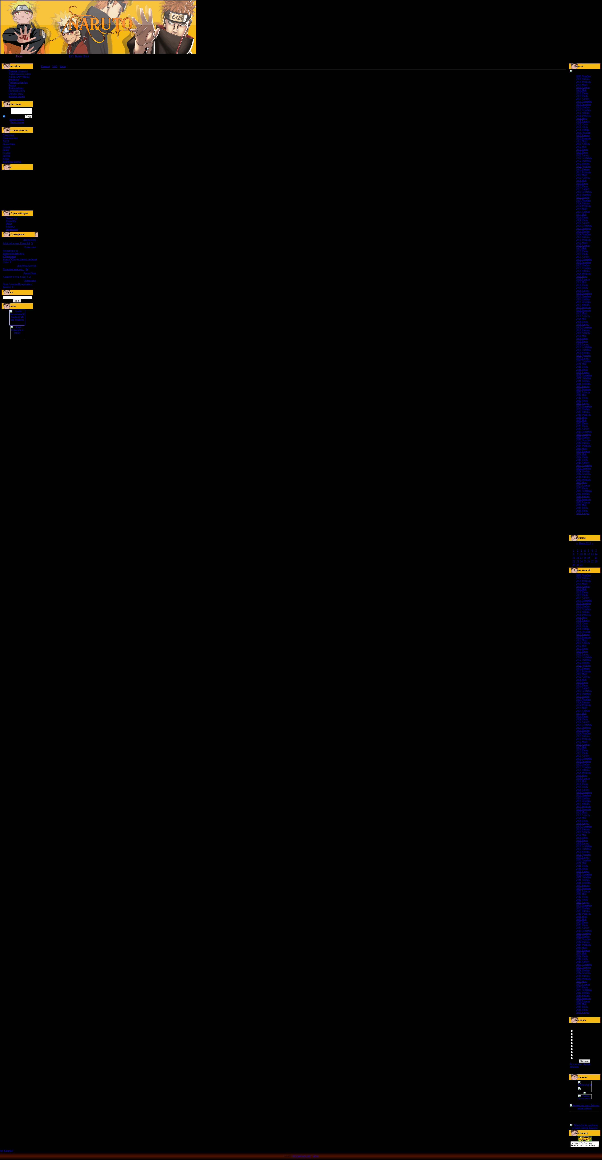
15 (574, 557)
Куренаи (578, 1036)
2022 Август (582, 403)
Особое (6, 153)
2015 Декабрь (583, 268)
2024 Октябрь (583, 468)
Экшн (6, 150)
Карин (577, 1052)
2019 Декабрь (583, 355)
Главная (45, 66)
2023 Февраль (583, 414)
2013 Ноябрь (583, 197)
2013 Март (581, 175)
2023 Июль (582, 426)
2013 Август (582, 189)
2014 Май (581, 214)
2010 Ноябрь (583, 107)
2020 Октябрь (583, 361)
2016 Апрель (583, 279)
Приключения (10, 138)
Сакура (577, 1030)
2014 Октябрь (583, 228)
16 (577, 557)
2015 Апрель (583, 245)
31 (581, 564)
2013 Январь (583, 169)
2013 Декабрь (583, 200)
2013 (54, 66)
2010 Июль (582, 96)
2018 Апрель (583, 316)
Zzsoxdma (11, 221)
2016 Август (582, 290)
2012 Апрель (583, 143)
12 (588, 554)
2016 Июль (582, 287)
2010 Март (581, 84)
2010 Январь (583, 79)
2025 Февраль (583, 479)
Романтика (8, 135)
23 (577, 561)
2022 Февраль (583, 389)
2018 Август (582, 324)
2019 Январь (583, 330)
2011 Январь (582, 112)
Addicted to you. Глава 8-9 (16, 243)
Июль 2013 (585, 543)
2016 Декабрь (583, 301)
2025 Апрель (583, 485)
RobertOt (10, 226)
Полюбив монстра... (13, 269)
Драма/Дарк (9, 144)
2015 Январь (583, 237)
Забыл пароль (16, 119)
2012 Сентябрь (584, 158)
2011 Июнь (582, 124)
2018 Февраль (583, 310)
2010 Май (581, 90)
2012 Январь (583, 135)
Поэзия (6, 147)
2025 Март (581, 482)
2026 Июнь (582, 507)
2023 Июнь (582, 423)
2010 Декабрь (583, 110)
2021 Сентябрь (584, 375)
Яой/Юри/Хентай (12, 161)
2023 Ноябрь (583, 437)
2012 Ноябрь (583, 163)
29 (574, 564)
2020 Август (582, 358)
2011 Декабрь (583, 132)
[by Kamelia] (6, 1150)
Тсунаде (578, 1039)
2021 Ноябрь (583, 380)
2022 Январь (583, 386)
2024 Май (581, 454)
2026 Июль (582, 510)
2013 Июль (582, 186)
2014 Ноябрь (583, 231)
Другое (6, 156)
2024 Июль (582, 459)
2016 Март (581, 276)
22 (574, 561)
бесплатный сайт (302, 1156)
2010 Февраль (583, 81)
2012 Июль (582, 152)
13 (592, 554)
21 (596, 557)
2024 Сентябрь (584, 465)
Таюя (576, 1048)
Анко (576, 1043)
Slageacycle (12, 218)
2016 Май (581, 282)
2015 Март (581, 242)
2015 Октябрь (583, 262)
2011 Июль (582, 127)
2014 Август (582, 222)
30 (577, 564)
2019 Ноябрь (583, 352)
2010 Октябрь (583, 104)
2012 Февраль (583, 138)
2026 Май (581, 505)
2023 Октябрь (583, 434)
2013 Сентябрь (584, 191)
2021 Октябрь (583, 378)
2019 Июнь (582, 338)
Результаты (576, 1064)
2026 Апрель (583, 502)
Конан (577, 1045)
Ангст (6, 141)
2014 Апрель (583, 211)
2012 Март (581, 141)
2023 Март (581, 417)
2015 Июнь (582, 251)
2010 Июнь (582, 93)
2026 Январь (583, 496)
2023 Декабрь (583, 440)
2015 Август (582, 256)
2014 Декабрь (583, 234)
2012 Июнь (582, 149)
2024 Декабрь (583, 474)
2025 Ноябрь (583, 493)
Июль (63, 66)
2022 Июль (582, 400)
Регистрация (17, 122)
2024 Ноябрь (583, 471)
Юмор (6, 159)
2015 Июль (582, 254)
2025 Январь (583, 476)
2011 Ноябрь (582, 129)
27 (592, 561)
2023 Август (582, 428)
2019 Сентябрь (584, 347)
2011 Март (581, 118)
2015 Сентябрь (584, 259)
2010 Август (582, 98)
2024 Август (582, 462)
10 (581, 554)
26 (588, 561)
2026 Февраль (583, 499)
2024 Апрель (583, 451)
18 (585, 557)
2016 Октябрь (583, 296)
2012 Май (581, 146)
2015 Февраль (583, 239)
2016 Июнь (582, 285)
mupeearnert (12, 229)
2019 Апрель (583, 332)
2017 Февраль (583, 307)
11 (585, 554)
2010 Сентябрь (584, 101)
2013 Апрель (583, 177)
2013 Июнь (582, 183)
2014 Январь (583, 203)
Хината (578, 1033)
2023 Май (581, 420)
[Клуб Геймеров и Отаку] (17, 332)
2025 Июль (582, 488)
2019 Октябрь (583, 349)
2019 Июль (582, 341)
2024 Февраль (583, 445)
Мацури (578, 1058)
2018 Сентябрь (584, 327)
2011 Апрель (583, 121)
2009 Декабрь (583, 76)
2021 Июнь (582, 366)
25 (585, 561)
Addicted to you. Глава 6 (15, 276)
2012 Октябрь (583, 160)
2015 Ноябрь (583, 265)
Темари (578, 1055)
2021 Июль (582, 369)
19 (588, 557)
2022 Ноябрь (583, 409)
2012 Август (582, 155)
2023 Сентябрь (584, 431)
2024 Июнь (582, 457)
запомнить (11, 116)
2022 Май (581, 395)
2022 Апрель (583, 392)
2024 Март (581, 448)
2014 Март (581, 208)
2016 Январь (583, 270)
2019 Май (581, 335)
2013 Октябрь (583, 194)
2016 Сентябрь (584, 293)
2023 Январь (583, 411)
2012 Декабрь (583, 166)
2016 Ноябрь (583, 299)
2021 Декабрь (583, 383)
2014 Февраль (583, 206)
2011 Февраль (583, 115)
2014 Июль (582, 220)
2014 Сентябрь (584, 225)
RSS (71, 56)
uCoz (316, 1156)
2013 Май (581, 180)
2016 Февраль (583, 273)
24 (581, 561)
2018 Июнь (582, 321)
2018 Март (581, 313)
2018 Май (581, 318)
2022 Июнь (582, 397)
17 (581, 557)
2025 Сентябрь (584, 490)
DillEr (9, 223)
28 (596, 561)
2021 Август (582, 372)
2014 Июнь (582, 217)
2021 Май (581, 364)
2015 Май (581, 248)
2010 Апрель (583, 87)
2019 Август (582, 344)
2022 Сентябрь (584, 406)
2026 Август (582, 513)
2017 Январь (583, 304)
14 (596, 554)
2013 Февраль (583, 172)
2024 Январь (583, 443)
